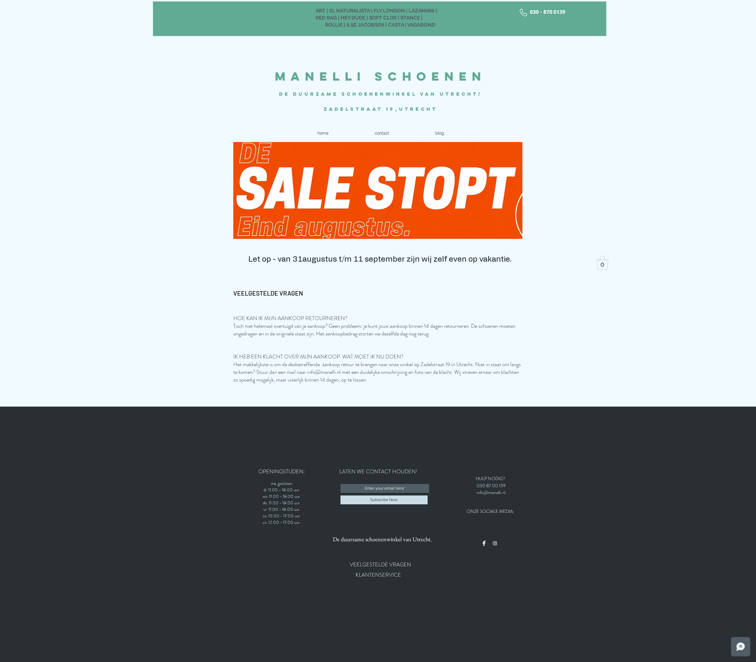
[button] (602, 263)
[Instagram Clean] (495, 543)
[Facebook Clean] (484, 543)
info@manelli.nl (324, 372)
